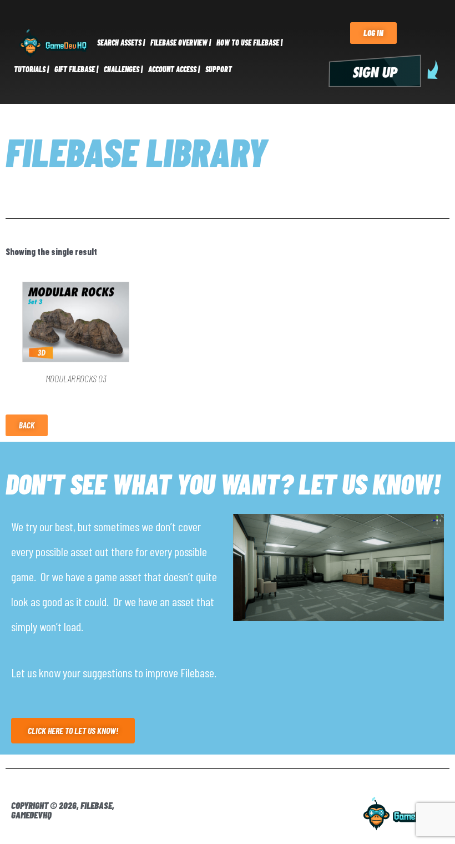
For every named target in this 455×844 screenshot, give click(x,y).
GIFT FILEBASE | (76, 69)
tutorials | (31, 69)
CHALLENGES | (123, 69)
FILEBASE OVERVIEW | (180, 42)
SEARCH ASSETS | (121, 42)
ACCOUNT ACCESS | (174, 69)
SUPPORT (218, 69)
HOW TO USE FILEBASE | (249, 42)
